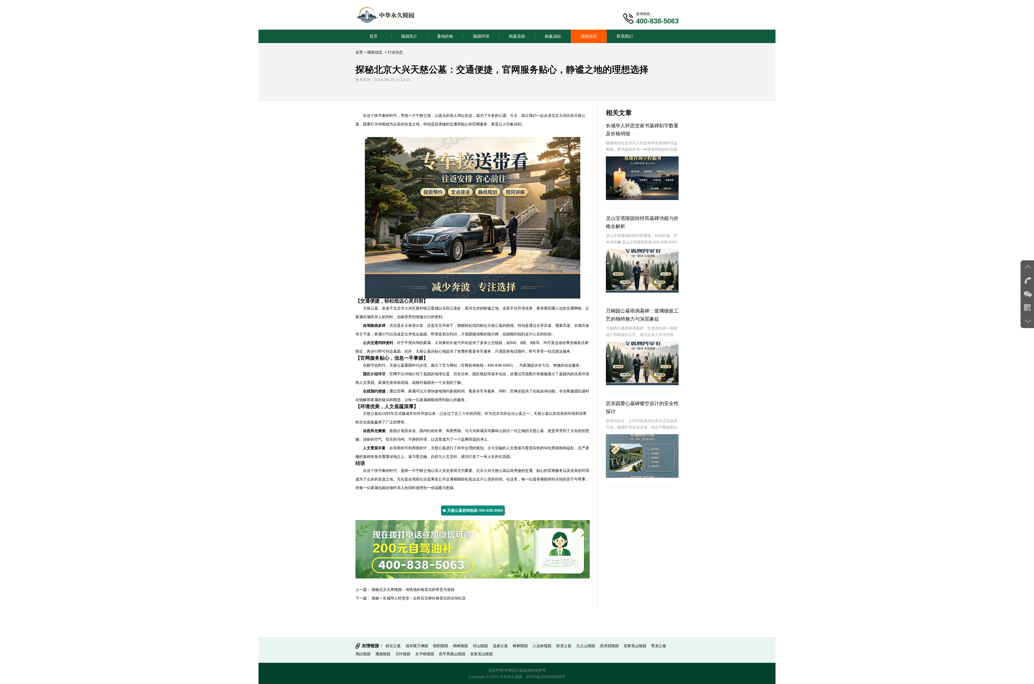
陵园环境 (481, 36)
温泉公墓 (500, 646)
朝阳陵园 (440, 646)
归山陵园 (480, 646)
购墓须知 (553, 36)
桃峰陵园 (460, 646)
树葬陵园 (520, 646)
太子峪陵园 (424, 654)
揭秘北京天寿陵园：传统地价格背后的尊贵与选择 (413, 589)
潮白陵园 (363, 654)
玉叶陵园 (402, 654)
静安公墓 (393, 646)
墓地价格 (445, 36)
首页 (373, 36)
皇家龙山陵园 (635, 646)
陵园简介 (409, 36)
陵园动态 (589, 36)
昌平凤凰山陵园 (452, 654)
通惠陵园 (382, 654)
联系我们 (625, 36)
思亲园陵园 (609, 646)
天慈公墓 (370, 308)
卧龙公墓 (563, 646)
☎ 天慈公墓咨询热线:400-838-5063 (472, 510)
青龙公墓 (658, 646)
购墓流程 (517, 36)
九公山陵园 (585, 646)
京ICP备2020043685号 (545, 677)
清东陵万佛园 (417, 646)
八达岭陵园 (542, 646)
